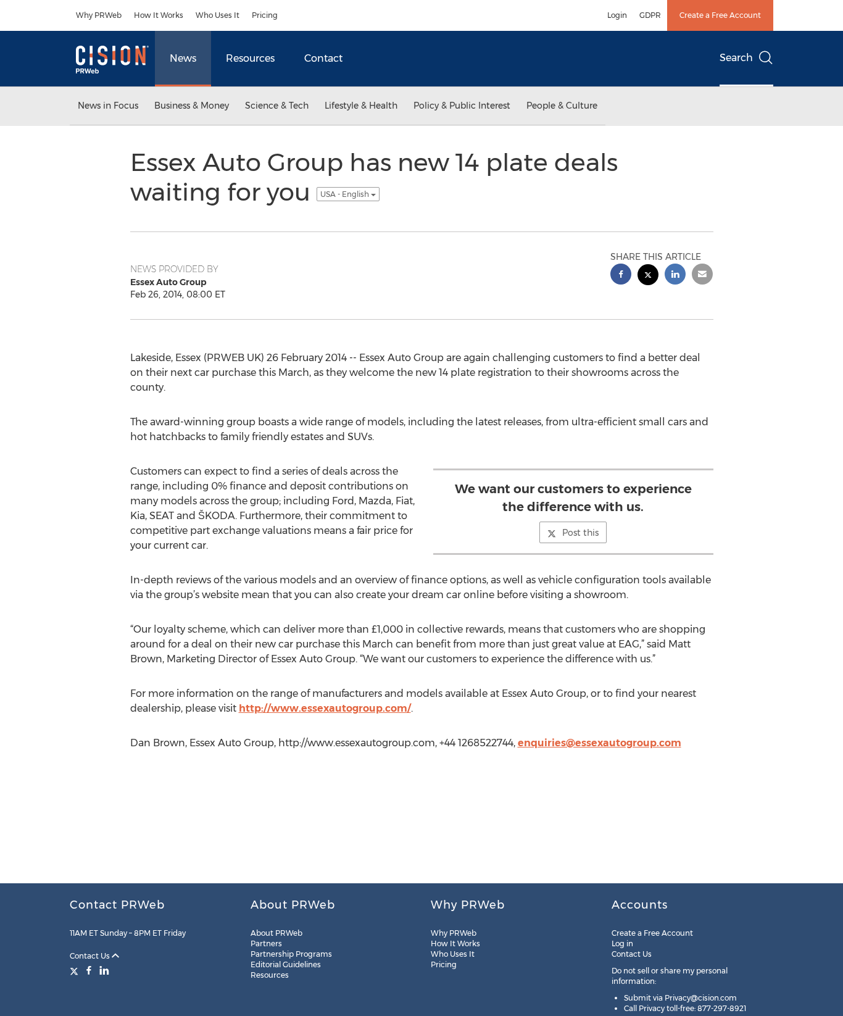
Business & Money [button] (191, 105)
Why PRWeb (99, 15)
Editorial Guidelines (286, 964)
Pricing (265, 15)
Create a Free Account (720, 15)
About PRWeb (276, 933)
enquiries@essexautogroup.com (599, 743)
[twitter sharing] (647, 276)
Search (736, 58)
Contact (323, 58)
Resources (250, 58)
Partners (266, 943)
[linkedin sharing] (675, 276)
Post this (580, 532)
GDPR (650, 15)
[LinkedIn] (104, 970)
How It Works (158, 15)
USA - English (345, 194)
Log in (622, 943)
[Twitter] (75, 970)
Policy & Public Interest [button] (461, 105)
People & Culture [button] (561, 105)
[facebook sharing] (620, 276)
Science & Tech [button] (277, 105)
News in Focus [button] (108, 105)
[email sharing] (702, 276)
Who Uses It (217, 15)
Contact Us (91, 955)
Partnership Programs (291, 954)
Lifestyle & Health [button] (361, 105)
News (183, 58)
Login (617, 15)
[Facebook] (88, 970)
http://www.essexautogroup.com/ (325, 708)
